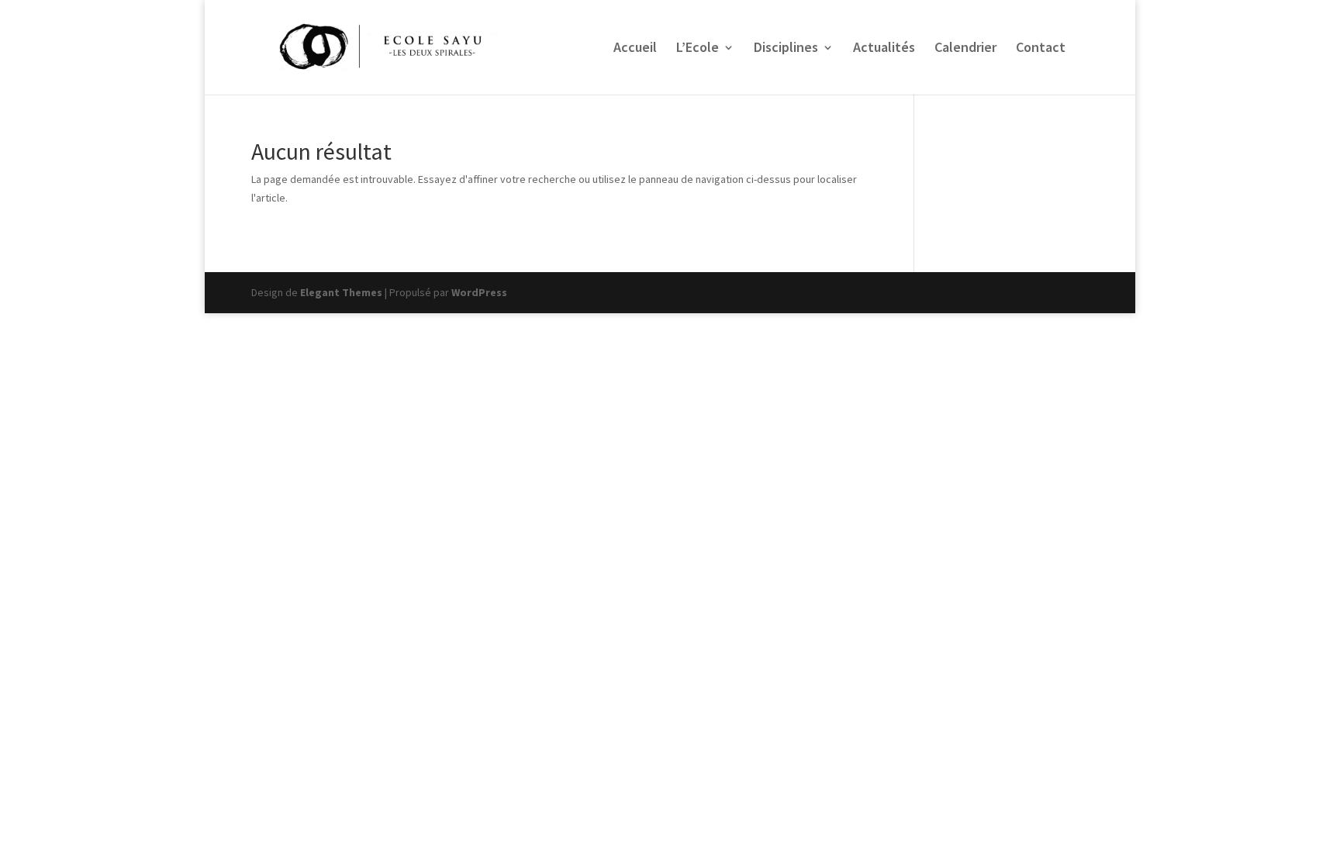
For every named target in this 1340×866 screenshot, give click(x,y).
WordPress (479, 292)
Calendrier (965, 49)
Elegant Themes (341, 292)
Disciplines (786, 49)
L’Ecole (697, 49)
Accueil (635, 49)
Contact (1040, 49)
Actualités (884, 49)
